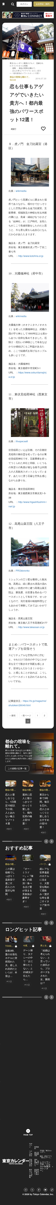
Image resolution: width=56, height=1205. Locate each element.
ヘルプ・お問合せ (30, 1153)
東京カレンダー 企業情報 (31, 1173)
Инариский (22, 441)
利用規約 (36, 1147)
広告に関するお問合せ (30, 1162)
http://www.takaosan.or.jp (31, 627)
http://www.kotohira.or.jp (30, 256)
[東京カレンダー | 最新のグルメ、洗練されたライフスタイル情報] (3, 4)
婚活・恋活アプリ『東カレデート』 (46, 1156)
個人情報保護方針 (36, 1154)
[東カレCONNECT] (28, 15)
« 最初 (13, 715)
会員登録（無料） (43, 4)
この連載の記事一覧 (17, 768)
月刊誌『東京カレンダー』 (46, 1151)
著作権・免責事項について (36, 1162)
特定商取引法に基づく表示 (36, 1172)
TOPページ (30, 1145)
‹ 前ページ (26, 715)
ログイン (24, 4)
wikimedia (21, 191)
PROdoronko (23, 570)
